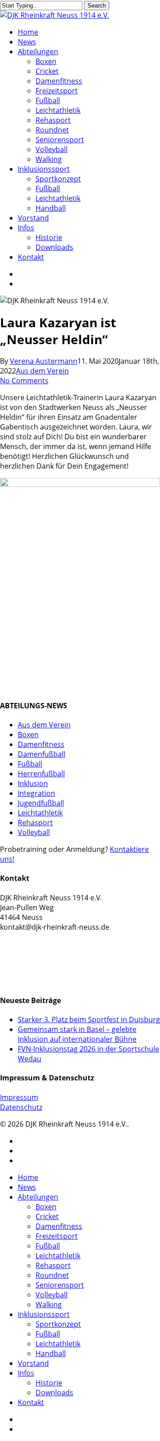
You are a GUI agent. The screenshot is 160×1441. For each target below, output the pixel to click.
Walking (49, 1304)
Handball (51, 1353)
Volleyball (34, 832)
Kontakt (31, 1402)
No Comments (24, 380)
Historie (49, 1383)
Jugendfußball (41, 803)
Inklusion (33, 783)
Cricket (47, 1216)
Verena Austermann (43, 361)
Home (28, 1177)
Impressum (19, 1097)
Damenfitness (41, 744)
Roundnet (52, 1275)
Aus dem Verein (42, 371)
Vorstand (33, 1363)
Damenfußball (41, 754)
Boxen (28, 734)
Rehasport (35, 822)
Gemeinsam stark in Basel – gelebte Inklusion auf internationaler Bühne (77, 1034)
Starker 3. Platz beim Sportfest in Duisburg (89, 1019)
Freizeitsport (57, 1236)
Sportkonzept (58, 1324)
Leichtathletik (40, 813)
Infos (26, 1373)
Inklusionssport (44, 1314)
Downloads (54, 1392)
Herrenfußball (41, 774)
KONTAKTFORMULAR (36, 947)
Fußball (30, 764)
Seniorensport (60, 1285)
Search (97, 5)
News (27, 1187)
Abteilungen (38, 1197)
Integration (36, 793)
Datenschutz (21, 1107)
